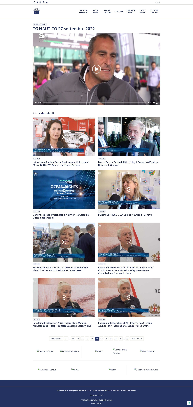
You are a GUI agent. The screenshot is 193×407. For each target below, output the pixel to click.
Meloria (99, 403)
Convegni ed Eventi (130, 11)
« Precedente (56, 338)
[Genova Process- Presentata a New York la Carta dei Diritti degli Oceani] (64, 189)
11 (73, 338)
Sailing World (95, 11)
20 (116, 338)
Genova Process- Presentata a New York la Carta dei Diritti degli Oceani (61, 216)
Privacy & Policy (96, 395)
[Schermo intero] (157, 103)
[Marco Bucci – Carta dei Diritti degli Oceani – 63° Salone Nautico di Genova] (129, 136)
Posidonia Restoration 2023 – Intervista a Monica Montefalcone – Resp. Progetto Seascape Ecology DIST (62, 324)
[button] (96, 69)
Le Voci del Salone (155, 11)
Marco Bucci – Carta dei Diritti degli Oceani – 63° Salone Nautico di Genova (128, 164)
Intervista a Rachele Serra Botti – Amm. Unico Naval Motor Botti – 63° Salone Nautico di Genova (61, 164)
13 (83, 338)
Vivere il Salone (143, 11)
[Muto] (154, 103)
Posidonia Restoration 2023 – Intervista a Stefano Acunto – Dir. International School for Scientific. (125, 324)
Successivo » (137, 338)
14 (87, 338)
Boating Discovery (107, 11)
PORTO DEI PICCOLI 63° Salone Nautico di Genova (125, 214)
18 (106, 338)
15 (92, 338)
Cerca (157, 2)
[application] (96, 69)
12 (78, 338)
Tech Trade (119, 11)
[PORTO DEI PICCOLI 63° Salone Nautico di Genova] (129, 189)
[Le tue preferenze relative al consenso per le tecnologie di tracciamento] (189, 403)
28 (128, 338)
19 (111, 338)
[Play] (36, 103)
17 (102, 338)
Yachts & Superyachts (83, 11)
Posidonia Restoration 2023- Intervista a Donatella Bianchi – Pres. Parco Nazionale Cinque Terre (60, 269)
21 (121, 338)
